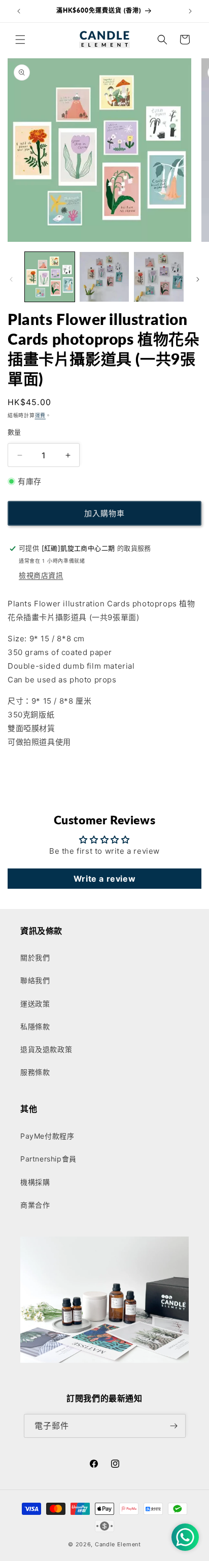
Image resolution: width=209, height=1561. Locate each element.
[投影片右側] (198, 279)
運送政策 (35, 1003)
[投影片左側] (11, 279)
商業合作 (35, 1205)
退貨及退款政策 (46, 1049)
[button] (20, 39)
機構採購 (35, 1182)
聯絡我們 (35, 980)
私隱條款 (35, 1026)
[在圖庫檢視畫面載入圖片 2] (104, 277)
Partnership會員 (48, 1158)
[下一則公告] (190, 11)
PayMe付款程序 (47, 1136)
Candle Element (118, 1544)
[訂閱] (174, 1426)
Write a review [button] (104, 879)
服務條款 (35, 1072)
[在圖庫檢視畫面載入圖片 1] (50, 277)
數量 (14, 432)
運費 (40, 415)
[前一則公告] (19, 11)
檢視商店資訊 (41, 575)
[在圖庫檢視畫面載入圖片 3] (159, 277)
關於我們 (35, 957)
